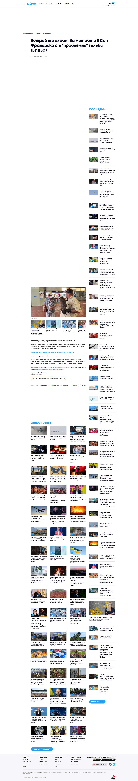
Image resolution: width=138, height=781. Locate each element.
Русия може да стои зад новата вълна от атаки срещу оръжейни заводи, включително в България (78, 519)
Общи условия (70, 772)
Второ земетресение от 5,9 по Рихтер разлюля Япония (58, 644)
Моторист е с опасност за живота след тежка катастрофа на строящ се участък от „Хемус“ (107, 285)
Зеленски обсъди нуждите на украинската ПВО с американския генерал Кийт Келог (57, 740)
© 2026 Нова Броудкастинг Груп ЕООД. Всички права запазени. (34, 777)
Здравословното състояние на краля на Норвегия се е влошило (38, 601)
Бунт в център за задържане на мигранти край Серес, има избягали (78, 681)
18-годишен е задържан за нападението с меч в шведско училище (57, 661)
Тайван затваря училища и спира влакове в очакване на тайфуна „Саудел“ (78, 540)
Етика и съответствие (101, 772)
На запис (58, 3)
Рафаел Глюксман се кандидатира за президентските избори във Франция (78, 498)
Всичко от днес (27, 761)
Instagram (51, 367)
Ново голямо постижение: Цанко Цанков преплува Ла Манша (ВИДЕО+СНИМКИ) (106, 592)
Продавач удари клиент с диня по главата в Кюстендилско (105, 160)
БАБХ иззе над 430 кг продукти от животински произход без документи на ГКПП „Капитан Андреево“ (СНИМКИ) (107, 119)
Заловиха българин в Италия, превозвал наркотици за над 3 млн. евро (38, 458)
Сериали (57, 764)
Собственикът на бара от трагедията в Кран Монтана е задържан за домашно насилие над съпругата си (58, 520)
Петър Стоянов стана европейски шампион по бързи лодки (107, 534)
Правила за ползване (92, 772)
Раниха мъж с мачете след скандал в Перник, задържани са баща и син (107, 347)
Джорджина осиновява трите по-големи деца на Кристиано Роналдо (38, 497)
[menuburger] (24, 3)
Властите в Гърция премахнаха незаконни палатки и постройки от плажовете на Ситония (39, 479)
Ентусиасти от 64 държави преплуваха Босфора (57, 558)
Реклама (24, 772)
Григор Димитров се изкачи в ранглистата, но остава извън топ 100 (107, 182)
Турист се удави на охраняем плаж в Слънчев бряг (106, 525)
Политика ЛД (84, 772)
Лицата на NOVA (43, 761)
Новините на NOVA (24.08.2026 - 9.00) (105, 637)
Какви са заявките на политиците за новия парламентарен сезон (107, 357)
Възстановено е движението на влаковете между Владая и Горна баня (106, 514)
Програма (49, 3)
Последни (25, 759)
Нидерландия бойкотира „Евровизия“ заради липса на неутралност (78, 478)
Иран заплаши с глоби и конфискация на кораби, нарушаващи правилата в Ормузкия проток (58, 479)
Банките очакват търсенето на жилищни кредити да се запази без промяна (107, 171)
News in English (74, 764)
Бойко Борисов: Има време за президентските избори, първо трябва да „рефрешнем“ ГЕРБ (107, 419)
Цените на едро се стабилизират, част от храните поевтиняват (106, 260)
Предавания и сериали (45, 764)
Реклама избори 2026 (31, 772)
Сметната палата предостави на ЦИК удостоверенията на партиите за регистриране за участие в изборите (107, 578)
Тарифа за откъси (52, 772)
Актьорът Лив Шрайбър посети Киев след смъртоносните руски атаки (38, 720)
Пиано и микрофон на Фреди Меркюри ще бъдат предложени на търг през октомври (57, 579)
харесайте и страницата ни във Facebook (49, 369)
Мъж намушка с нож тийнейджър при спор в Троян (107, 149)
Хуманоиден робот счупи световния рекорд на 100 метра (58, 620)
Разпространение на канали (42, 772)
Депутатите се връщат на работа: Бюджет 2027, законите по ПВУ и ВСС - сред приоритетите (107, 249)
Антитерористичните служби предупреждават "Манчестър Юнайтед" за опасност (57, 499)
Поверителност (77, 772)
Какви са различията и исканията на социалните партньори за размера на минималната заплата (107, 503)
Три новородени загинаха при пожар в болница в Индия (39, 438)
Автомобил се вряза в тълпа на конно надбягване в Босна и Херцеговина (77, 662)
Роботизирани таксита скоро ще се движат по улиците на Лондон (58, 719)
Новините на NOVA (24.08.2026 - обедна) (106, 407)
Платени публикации (27, 773)
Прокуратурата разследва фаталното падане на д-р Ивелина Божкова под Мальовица (107, 194)
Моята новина (26, 764)
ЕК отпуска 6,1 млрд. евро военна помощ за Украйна (57, 539)
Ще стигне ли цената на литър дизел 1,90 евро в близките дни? (106, 628)
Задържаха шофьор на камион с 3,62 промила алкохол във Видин (107, 237)
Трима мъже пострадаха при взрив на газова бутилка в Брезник (107, 336)
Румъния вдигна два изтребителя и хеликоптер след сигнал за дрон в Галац (39, 519)
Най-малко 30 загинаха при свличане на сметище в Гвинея (57, 601)
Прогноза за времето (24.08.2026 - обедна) (107, 398)
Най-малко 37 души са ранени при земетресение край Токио (77, 720)
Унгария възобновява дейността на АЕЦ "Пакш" (37, 700)
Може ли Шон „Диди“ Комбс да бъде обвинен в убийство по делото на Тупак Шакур (78, 739)
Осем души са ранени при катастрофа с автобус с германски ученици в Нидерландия (77, 439)
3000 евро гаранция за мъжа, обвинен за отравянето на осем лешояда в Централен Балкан (107, 298)
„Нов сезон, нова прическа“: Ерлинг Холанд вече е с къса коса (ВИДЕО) (76, 621)
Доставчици (59, 772)
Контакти (65, 772)
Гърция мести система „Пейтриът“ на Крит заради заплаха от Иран (78, 644)
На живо (67, 3)
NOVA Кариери (74, 761)
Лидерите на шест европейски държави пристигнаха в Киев (77, 700)
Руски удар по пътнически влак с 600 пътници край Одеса (38, 644)
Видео (24, 766)
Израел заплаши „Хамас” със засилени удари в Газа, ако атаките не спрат (78, 602)
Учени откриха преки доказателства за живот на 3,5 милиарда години (38, 739)
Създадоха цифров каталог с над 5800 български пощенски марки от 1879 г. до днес (107, 388)
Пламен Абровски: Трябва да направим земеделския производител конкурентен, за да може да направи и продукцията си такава (106, 651)
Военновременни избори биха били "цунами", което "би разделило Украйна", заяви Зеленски (58, 701)
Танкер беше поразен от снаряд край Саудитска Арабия (58, 438)
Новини (41, 3)
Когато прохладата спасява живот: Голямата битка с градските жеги (37, 579)
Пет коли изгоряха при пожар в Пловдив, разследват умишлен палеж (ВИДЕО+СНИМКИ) (107, 272)
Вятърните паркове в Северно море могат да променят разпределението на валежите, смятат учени (77, 581)
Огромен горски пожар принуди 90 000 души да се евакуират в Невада (38, 539)
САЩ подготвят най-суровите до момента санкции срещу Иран (57, 457)
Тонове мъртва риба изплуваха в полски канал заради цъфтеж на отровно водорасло (39, 681)
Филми (56, 766)
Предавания (58, 761)
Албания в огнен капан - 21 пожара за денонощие (39, 660)
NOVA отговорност (76, 759)
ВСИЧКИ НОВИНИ (97, 702)
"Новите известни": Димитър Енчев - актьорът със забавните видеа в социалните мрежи (100, 619)
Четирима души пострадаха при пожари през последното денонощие (105, 689)
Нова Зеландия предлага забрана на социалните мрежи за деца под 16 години (39, 559)
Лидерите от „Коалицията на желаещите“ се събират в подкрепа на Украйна (77, 559)
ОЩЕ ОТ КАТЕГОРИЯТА (42, 749)
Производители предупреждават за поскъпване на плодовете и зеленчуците (106, 432)
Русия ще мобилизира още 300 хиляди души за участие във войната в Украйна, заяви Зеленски (58, 681)
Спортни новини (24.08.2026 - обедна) (106, 377)
